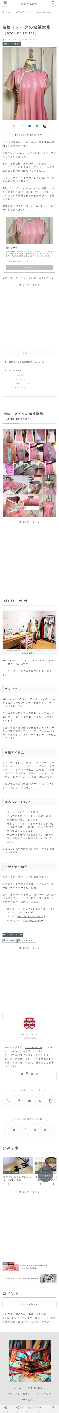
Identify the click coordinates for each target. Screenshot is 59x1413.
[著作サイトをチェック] (22, 1074)
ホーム (17, 1388)
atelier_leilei (32, 920)
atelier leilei (15, 370)
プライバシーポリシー (20, 1393)
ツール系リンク (29, 1399)
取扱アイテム (20, 379)
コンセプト (19, 375)
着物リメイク (28, 940)
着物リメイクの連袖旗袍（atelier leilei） (29, 362)
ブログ (14, 1058)
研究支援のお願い (35, 1388)
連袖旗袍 (11, 940)
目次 (25, 353)
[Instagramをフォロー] (27, 1074)
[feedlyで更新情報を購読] (32, 1074)
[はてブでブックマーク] (29, 126)
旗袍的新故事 (29, 4)
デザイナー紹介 (21, 387)
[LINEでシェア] (37, 126)
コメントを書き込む (29, 1304)
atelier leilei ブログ (30, 916)
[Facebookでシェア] (22, 126)
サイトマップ (44, 1393)
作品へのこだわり (22, 383)
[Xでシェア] (14, 126)
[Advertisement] (29, 316)
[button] (44, 126)
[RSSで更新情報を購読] (37, 1074)
